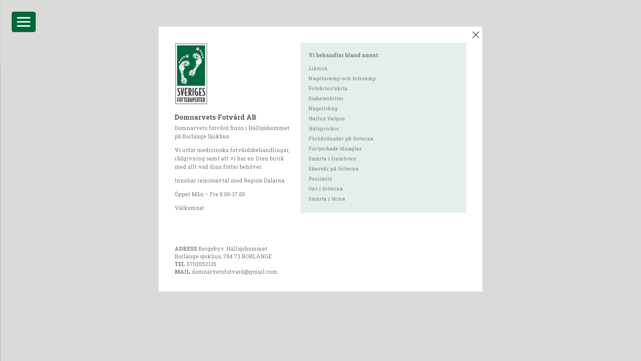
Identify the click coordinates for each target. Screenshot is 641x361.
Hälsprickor (323, 128)
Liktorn (318, 68)
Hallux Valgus (326, 118)
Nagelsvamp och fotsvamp (342, 78)
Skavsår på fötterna (333, 168)
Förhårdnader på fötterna (341, 138)
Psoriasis (320, 178)
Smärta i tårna (326, 198)
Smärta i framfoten (332, 158)
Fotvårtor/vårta (328, 88)
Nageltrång (323, 108)
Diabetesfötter (326, 98)
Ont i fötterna (325, 188)
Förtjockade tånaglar (335, 148)
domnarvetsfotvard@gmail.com (234, 271)
